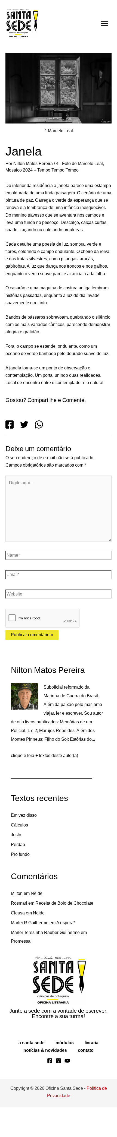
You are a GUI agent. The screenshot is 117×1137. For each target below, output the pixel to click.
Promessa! (22, 971)
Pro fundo (21, 884)
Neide (39, 923)
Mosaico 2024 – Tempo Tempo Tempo (44, 170)
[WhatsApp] (39, 454)
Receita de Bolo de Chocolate (66, 933)
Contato (85, 1079)
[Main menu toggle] (104, 23)
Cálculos (19, 855)
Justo (16, 864)
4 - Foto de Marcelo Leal (84, 163)
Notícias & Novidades (45, 1079)
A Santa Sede (31, 1072)
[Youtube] (67, 1090)
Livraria (91, 1072)
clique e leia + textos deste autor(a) (46, 785)
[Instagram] (58, 1090)
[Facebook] (9, 454)
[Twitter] (24, 454)
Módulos (64, 1072)
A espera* (69, 952)
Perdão (18, 874)
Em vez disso (24, 845)
